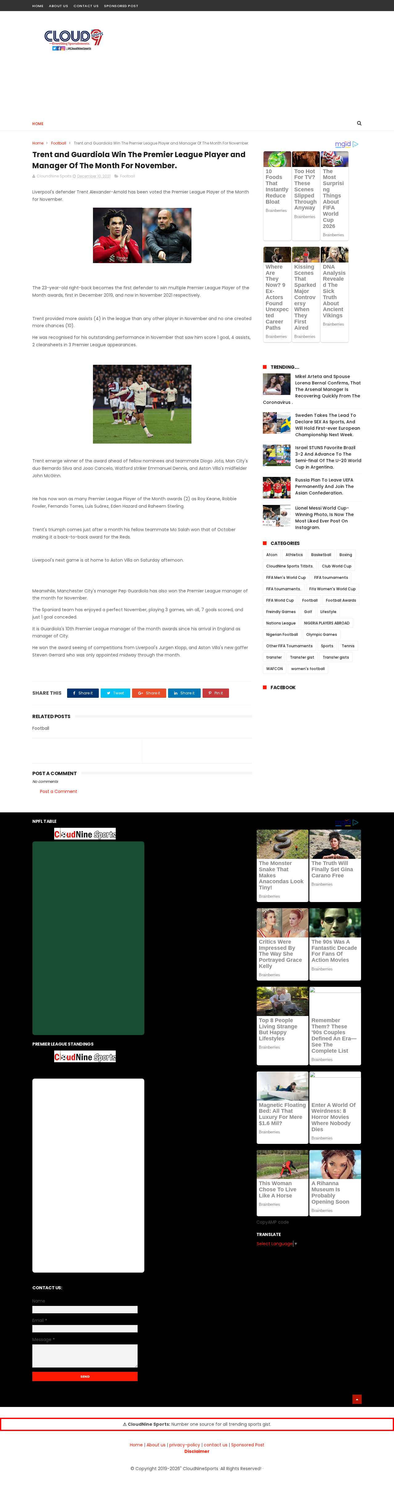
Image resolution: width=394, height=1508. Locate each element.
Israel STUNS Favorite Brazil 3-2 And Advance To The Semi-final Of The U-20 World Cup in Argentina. (328, 457)
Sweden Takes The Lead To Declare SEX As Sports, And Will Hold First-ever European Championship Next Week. (327, 425)
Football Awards (341, 600)
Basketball (321, 554)
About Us (58, 5)
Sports (327, 645)
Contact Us (86, 5)
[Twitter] (358, 4)
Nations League (281, 623)
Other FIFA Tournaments (289, 645)
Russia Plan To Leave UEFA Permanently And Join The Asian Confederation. (324, 486)
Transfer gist (302, 657)
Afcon (271, 554)
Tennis (348, 645)
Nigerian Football (282, 634)
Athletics (294, 554)
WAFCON (274, 668)
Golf (308, 611)
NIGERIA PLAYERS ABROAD (327, 623)
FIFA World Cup (280, 600)
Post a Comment (58, 791)
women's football (308, 668)
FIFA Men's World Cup (286, 577)
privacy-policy (184, 1445)
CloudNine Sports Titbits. (290, 566)
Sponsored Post (121, 5)
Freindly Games (281, 611)
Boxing (346, 554)
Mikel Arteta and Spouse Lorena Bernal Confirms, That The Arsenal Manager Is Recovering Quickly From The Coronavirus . (312, 389)
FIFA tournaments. (283, 588)
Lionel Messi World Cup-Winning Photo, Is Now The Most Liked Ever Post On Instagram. (324, 517)
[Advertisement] (250, 63)
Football (58, 143)
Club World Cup (337, 566)
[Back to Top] (357, 1399)
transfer (274, 657)
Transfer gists (336, 657)
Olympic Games (321, 634)
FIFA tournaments (331, 577)
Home (37, 5)
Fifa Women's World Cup (332, 588)
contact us (215, 1445)
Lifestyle (328, 611)
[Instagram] (347, 4)
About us (156, 1445)
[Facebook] (336, 4)
